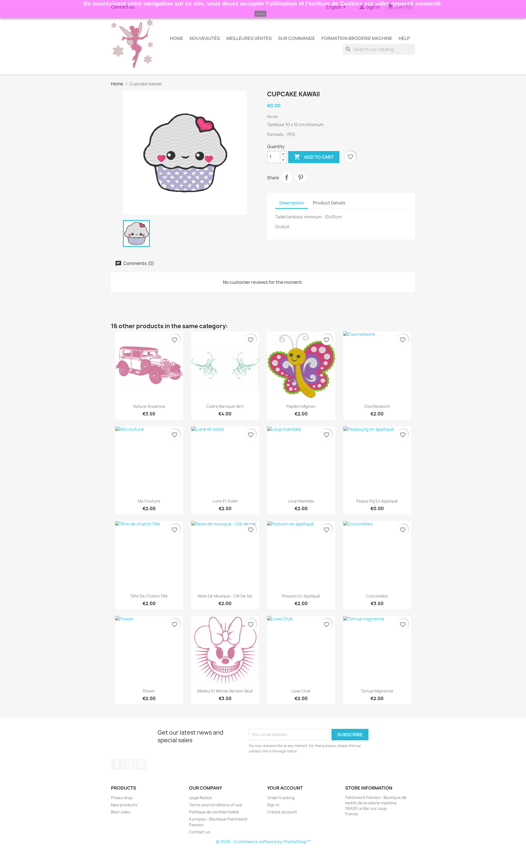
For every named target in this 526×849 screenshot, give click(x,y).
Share (286, 177)
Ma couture (149, 501)
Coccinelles (377, 596)
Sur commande (296, 38)
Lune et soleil (225, 501)
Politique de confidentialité (214, 812)
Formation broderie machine (356, 38)
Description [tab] (291, 203)
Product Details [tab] (329, 203)
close (260, 13)
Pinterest (300, 177)
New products (124, 804)
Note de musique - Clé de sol (225, 596)
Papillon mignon (301, 406)
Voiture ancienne (149, 406)
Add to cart (314, 157)
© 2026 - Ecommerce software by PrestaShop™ (263, 842)
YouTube (129, 764)
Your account (285, 788)
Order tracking (281, 797)
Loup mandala (301, 501)
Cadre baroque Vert (225, 406)
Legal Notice (200, 797)
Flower (149, 691)
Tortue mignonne (377, 691)
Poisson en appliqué (301, 596)
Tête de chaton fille (149, 596)
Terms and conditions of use (215, 804)
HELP (404, 38)
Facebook (117, 764)
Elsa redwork (377, 406)
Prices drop (122, 797)
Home (176, 38)
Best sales (120, 812)
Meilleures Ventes (249, 38)
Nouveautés (205, 38)
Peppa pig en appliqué (377, 501)
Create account (282, 812)
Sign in (273, 804)
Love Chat (300, 691)
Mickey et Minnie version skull (225, 691)
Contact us (199, 831)
